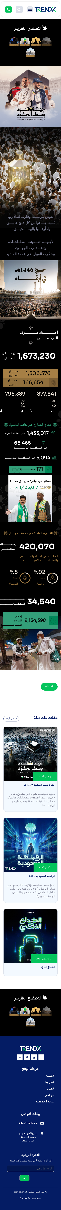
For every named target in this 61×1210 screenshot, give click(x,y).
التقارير (50, 1089)
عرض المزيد (11, 718)
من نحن (49, 1095)
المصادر (49, 686)
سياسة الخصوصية (44, 1101)
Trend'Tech (36, 1199)
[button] (19, 9)
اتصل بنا (49, 1082)
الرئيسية (50, 1076)
